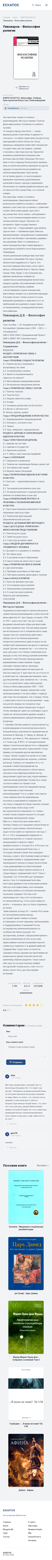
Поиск (38, 5)
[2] (30, 1005)
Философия (26, 98)
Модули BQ (8, 1529)
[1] (26, 1005)
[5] (41, 1005)
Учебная (37, 98)
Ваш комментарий (14, 1042)
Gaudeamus (17, 108)
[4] (37, 1005)
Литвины (32, 1540)
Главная (6, 17)
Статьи (6, 1537)
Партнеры (32, 1526)
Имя (8, 1031)
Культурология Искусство (15, 100)
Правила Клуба (35, 1529)
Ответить (12, 1124)
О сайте (31, 1522)
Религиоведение (37, 100)
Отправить (17, 1062)
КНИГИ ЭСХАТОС (27, 17)
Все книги (41, 1165)
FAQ (29, 1533)
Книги (15, 17)
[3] (34, 1005)
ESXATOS (9, 1510)
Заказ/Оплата (34, 1537)
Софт (5, 1533)
